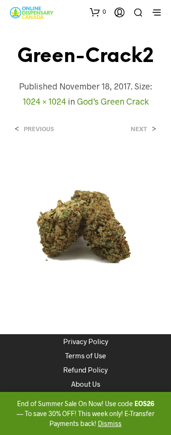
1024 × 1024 (44, 101)
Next (139, 129)
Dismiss (110, 423)
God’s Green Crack (113, 101)
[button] (98, 12)
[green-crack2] (85, 224)
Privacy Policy (85, 341)
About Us (85, 384)
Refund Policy (85, 369)
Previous (39, 129)
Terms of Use (85, 355)
